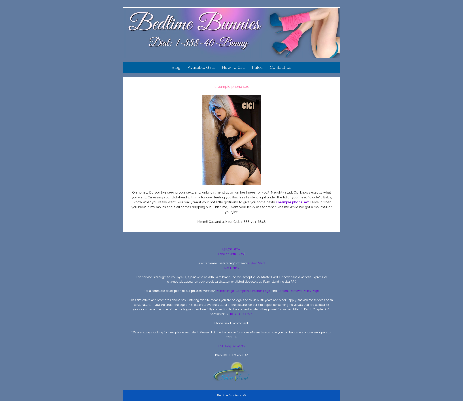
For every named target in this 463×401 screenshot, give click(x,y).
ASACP (227, 249)
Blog (176, 67)
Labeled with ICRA (231, 254)
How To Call (233, 67)
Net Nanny (231, 268)
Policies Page (225, 291)
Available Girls (201, 67)
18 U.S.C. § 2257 (241, 314)
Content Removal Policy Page (298, 291)
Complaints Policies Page (252, 291)
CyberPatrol (256, 263)
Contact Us (280, 67)
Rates (257, 67)
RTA (237, 249)
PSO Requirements (231, 346)
